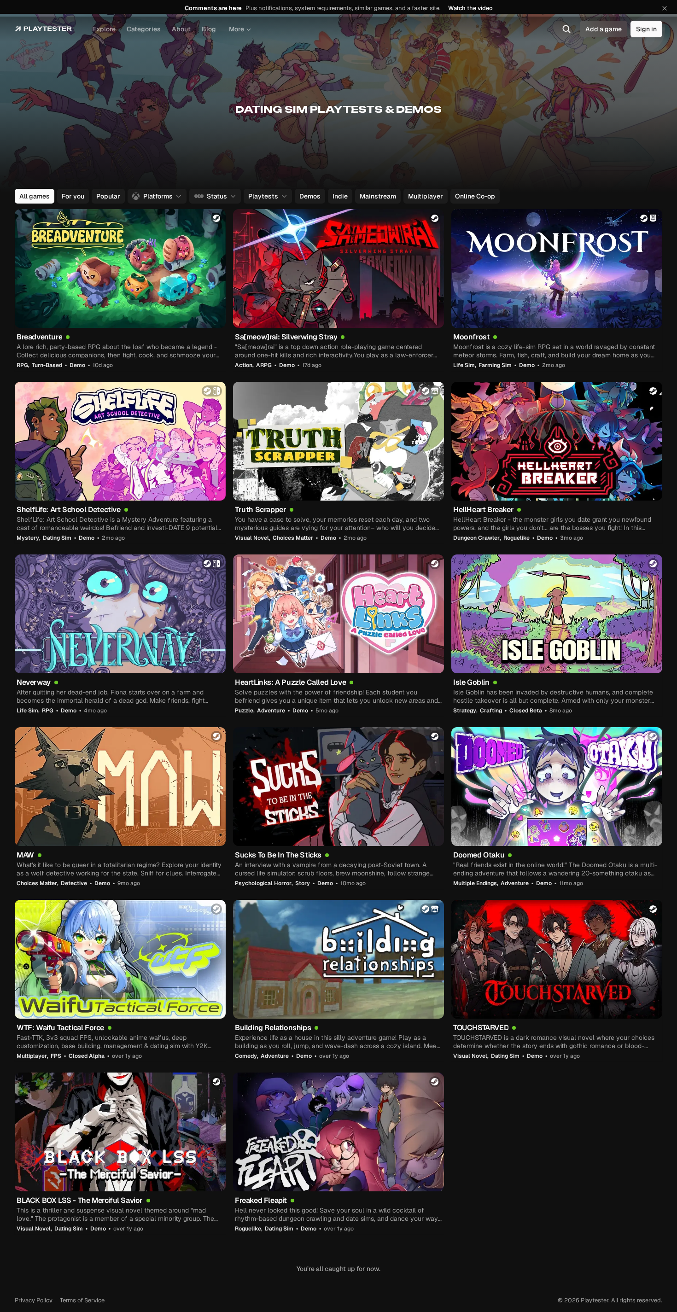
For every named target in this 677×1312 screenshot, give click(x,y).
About (181, 29)
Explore (104, 29)
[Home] (43, 29)
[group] (337, 196)
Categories (144, 29)
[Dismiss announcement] (664, 8)
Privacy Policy (34, 1300)
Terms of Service (82, 1300)
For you (73, 196)
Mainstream (378, 196)
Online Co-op (475, 196)
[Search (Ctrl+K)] (566, 29)
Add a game (603, 29)
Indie (340, 196)
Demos (310, 196)
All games (34, 196)
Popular (108, 196)
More (236, 29)
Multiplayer (425, 196)
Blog (209, 29)
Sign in (646, 29)
